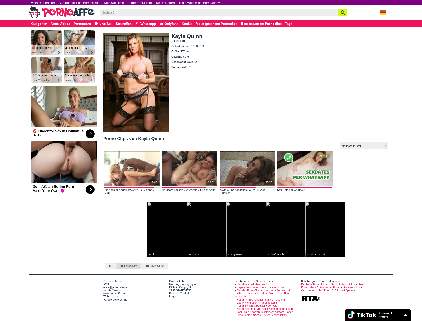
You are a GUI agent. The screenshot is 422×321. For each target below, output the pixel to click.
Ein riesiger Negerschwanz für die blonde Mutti (129, 191)
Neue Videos (60, 24)
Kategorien (38, 24)
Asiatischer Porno (329, 287)
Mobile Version (112, 290)
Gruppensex (308, 290)
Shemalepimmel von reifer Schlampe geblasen (265, 308)
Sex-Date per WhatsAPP (291, 190)
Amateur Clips (352, 287)
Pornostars (82, 24)
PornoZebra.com (140, 2)
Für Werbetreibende (115, 299)
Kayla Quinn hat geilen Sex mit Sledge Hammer (243, 191)
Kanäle (187, 24)
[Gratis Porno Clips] (62, 18)
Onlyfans (171, 24)
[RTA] (310, 301)
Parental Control (179, 293)
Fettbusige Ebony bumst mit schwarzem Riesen (265, 312)
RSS (106, 284)
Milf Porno (325, 290)
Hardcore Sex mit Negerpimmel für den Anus (188, 190)
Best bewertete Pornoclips (261, 24)
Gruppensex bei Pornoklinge (80, 2)
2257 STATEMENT (180, 290)
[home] (110, 266)
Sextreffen (124, 24)
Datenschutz (176, 281)
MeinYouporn (165, 2)
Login (172, 296)
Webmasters (110, 296)
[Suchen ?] (342, 12)
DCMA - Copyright (180, 287)
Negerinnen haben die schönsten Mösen (261, 287)
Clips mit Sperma (345, 290)
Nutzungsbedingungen (183, 284)
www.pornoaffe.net (114, 293)
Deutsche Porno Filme (314, 284)
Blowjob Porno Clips (343, 284)
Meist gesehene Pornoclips (216, 24)
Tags (288, 24)
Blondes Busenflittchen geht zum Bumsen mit (264, 290)
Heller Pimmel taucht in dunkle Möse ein (261, 299)
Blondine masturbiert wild (252, 284)
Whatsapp (148, 24)
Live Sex (105, 24)
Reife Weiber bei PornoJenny (199, 2)
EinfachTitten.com (43, 2)
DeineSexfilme (114, 2)
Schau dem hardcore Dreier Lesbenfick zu (262, 315)
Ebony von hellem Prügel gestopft (257, 302)
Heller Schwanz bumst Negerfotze (257, 305)
